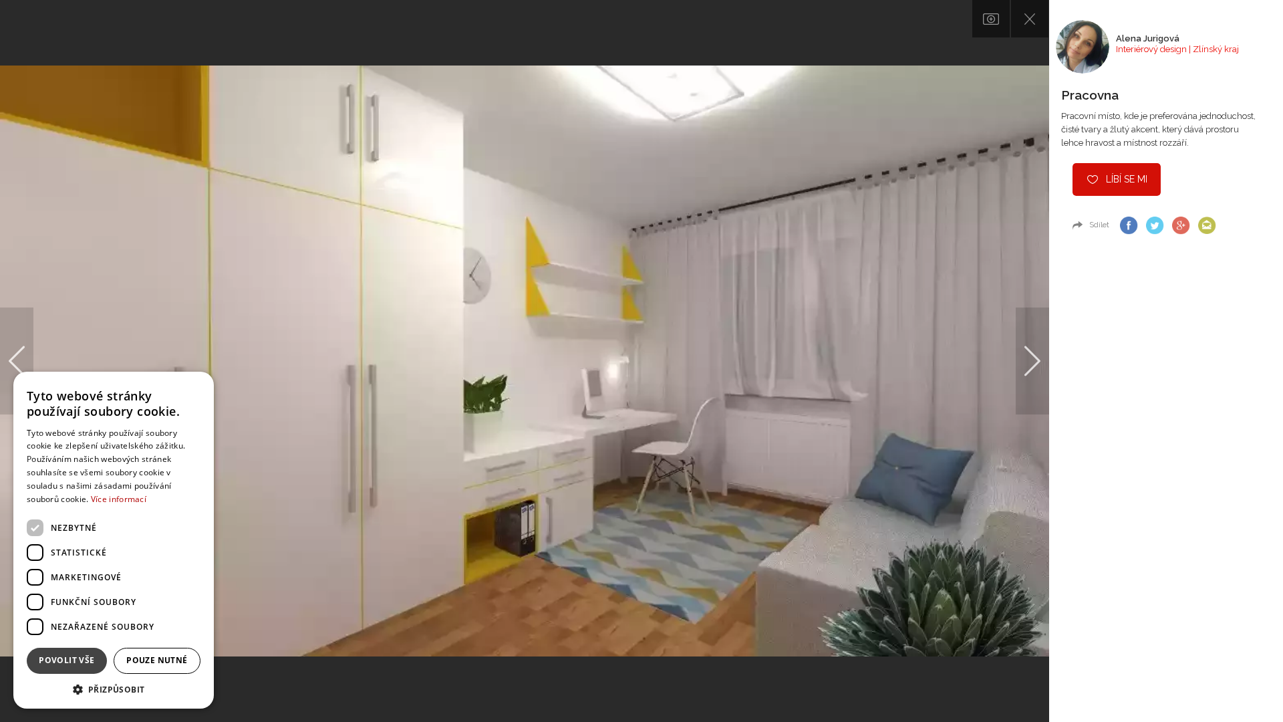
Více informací (118, 499)
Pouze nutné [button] (156, 660)
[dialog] (113, 540)
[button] (113, 689)
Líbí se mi (1126, 179)
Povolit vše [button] (66, 660)
